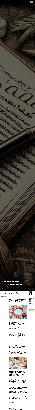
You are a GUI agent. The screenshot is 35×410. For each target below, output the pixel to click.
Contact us (32, 310)
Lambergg (17, 1)
